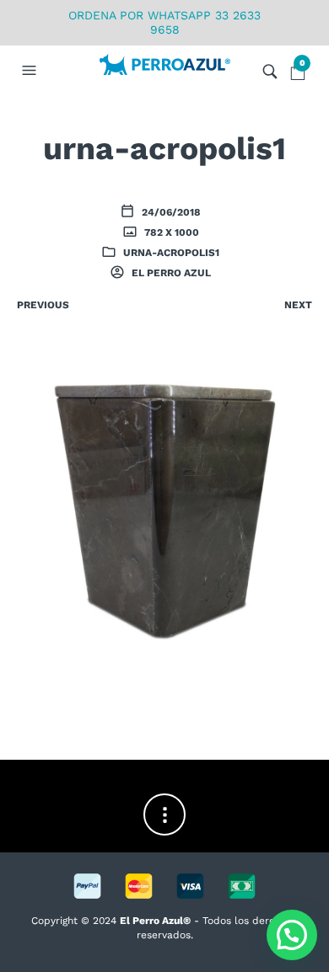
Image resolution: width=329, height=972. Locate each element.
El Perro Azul (170, 273)
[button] (31, 70)
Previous (43, 305)
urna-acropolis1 (171, 253)
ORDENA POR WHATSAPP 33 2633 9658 (164, 22)
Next (298, 305)
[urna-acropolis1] (164, 511)
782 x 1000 (170, 232)
